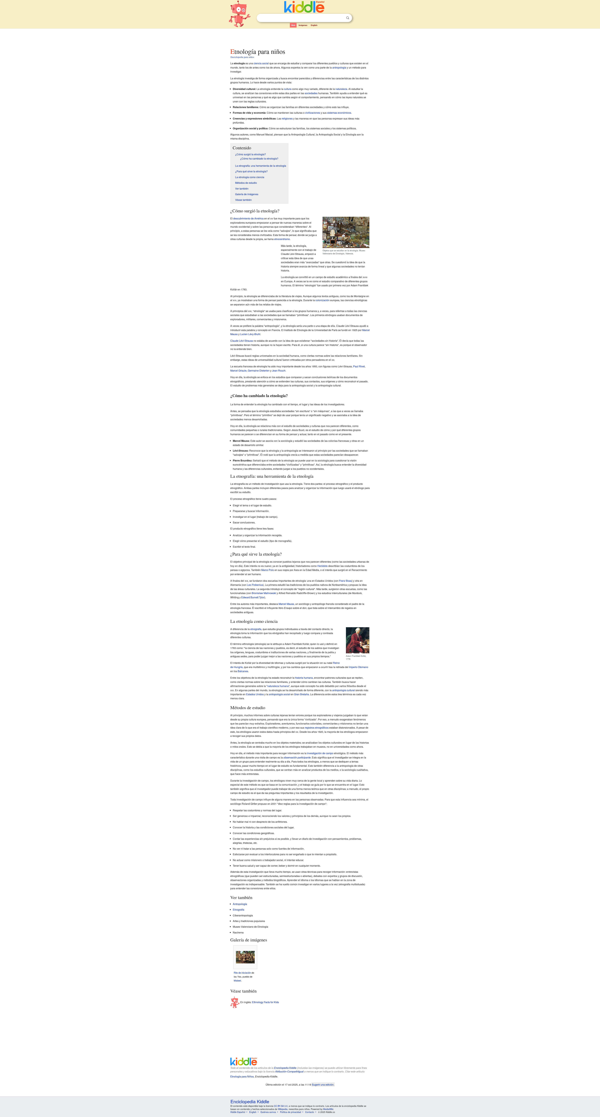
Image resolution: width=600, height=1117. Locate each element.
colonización (322, 300)
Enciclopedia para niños (242, 56)
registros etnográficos (317, 727)
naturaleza (341, 89)
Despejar (341, 18)
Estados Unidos (255, 694)
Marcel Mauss (286, 604)
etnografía (255, 629)
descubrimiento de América (248, 218)
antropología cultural (343, 690)
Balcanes (243, 671)
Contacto (309, 1112)
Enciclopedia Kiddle (285, 1068)
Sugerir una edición (323, 1084)
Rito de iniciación (242, 972)
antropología (339, 67)
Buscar (347, 17)
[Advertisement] (299, 37)
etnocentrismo (282, 239)
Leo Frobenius (255, 585)
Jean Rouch (278, 370)
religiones (287, 118)
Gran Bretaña (301, 694)
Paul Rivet (359, 366)
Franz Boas (345, 581)
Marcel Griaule (238, 370)
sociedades (311, 93)
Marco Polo (267, 570)
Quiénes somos (268, 1112)
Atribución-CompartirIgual (289, 1071)
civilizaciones (312, 112)
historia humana (304, 677)
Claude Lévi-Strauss (241, 340)
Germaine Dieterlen (259, 370)
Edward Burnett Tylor (252, 597)
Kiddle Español (237, 1112)
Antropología (240, 904)
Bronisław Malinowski (264, 593)
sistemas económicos (339, 112)
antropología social (279, 694)
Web (293, 25)
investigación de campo (320, 753)
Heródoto (322, 566)
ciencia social (261, 63)
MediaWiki (328, 1109)
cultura (287, 89)
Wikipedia (283, 1109)
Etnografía (238, 909)
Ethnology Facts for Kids (265, 1002)
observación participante (297, 757)
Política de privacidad (290, 1112)
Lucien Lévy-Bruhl (250, 334)
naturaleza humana (278, 686)
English (314, 25)
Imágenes (303, 25)
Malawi (237, 980)
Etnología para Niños (242, 1076)
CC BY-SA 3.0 (281, 1105)
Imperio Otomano (358, 667)
